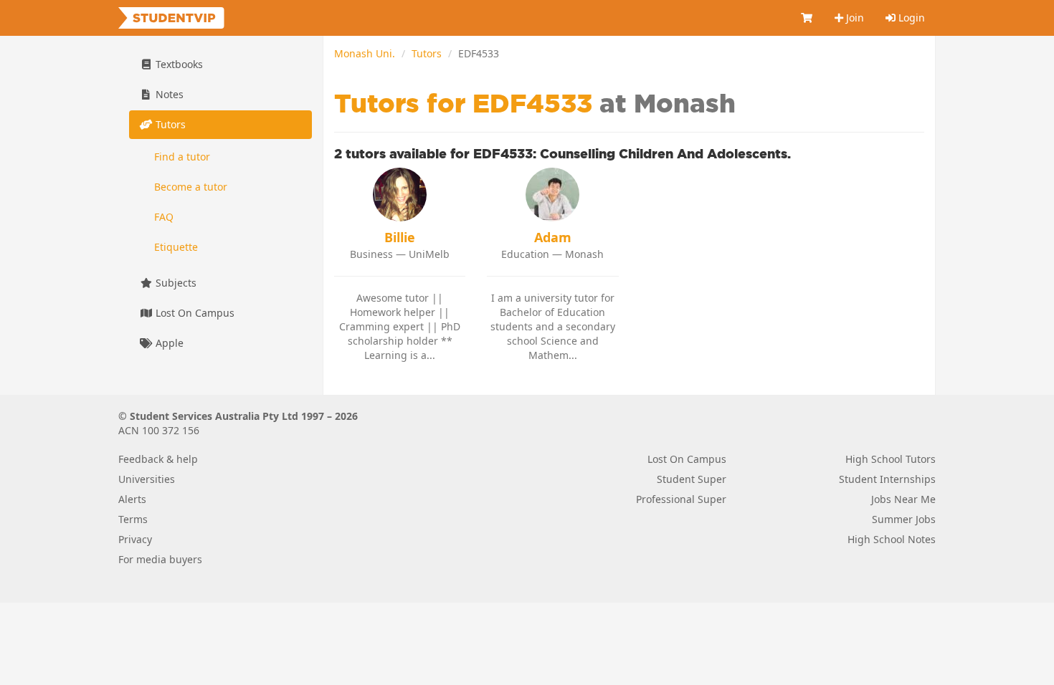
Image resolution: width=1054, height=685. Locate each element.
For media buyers (160, 559)
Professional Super (681, 499)
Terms (133, 519)
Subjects (174, 282)
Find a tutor (182, 156)
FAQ (164, 217)
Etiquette (176, 247)
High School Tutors (890, 459)
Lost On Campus (193, 313)
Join (853, 17)
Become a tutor (190, 186)
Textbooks (178, 64)
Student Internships (887, 479)
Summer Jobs (904, 519)
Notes (168, 94)
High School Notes (892, 539)
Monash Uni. (364, 53)
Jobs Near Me (903, 499)
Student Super (691, 479)
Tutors (427, 53)
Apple (168, 343)
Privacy (135, 539)
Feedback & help (158, 459)
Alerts (132, 499)
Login (910, 17)
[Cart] (807, 18)
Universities (146, 479)
